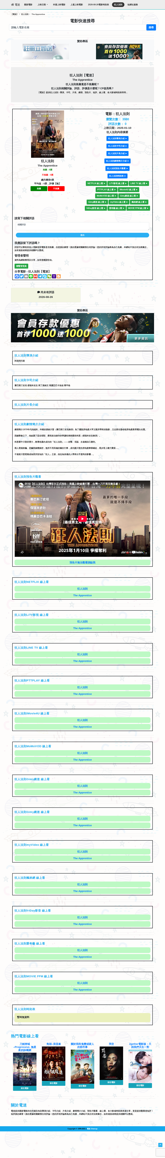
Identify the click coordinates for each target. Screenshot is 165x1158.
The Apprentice (82, 595)
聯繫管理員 (21, 266)
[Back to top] (160, 1145)
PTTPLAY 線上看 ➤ (106, 189)
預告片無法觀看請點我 (82, 562)
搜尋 (151, 27)
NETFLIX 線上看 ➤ (96, 183)
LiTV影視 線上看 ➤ (118, 183)
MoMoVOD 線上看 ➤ (106, 196)
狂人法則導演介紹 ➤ (117, 138)
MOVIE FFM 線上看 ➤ (138, 208)
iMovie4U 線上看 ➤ (129, 189)
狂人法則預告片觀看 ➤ (117, 168)
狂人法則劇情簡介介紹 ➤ (117, 161)
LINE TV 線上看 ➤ (138, 183)
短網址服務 (132, 4)
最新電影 (28, 4)
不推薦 (56, 188)
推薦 (39, 188)
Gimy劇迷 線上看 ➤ (129, 196)
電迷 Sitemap (92, 1129)
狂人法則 (118, 4)
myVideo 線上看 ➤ (119, 202)
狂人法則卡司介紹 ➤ (117, 146)
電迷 (17, 4)
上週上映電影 (77, 4)
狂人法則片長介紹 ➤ (117, 153)
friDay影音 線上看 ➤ (95, 208)
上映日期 (42, 4)
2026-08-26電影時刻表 (98, 4)
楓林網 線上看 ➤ (139, 202)
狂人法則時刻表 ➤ (117, 176)
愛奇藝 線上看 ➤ (116, 208)
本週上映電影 (59, 4)
